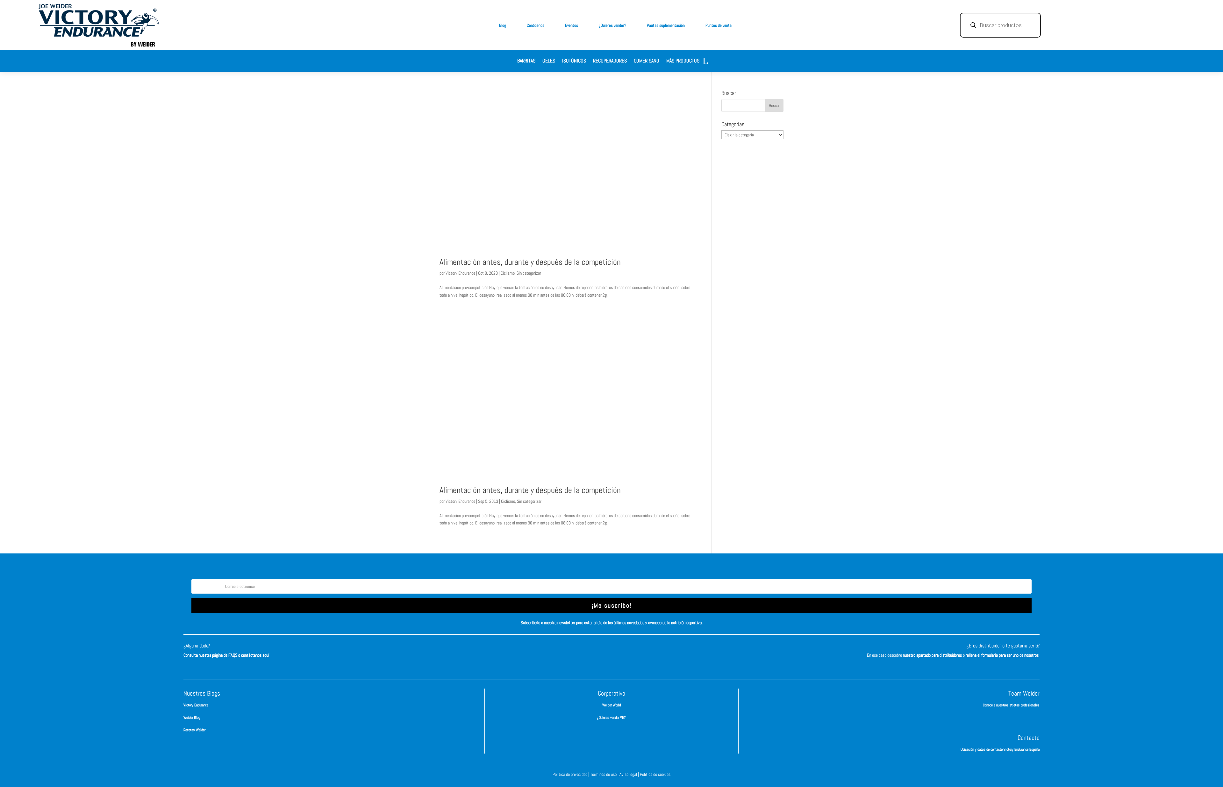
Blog (502, 25)
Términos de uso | (604, 774)
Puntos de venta (718, 25)
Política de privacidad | (571, 774)
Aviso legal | (629, 774)
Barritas (526, 61)
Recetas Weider (194, 730)
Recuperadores (610, 61)
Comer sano (646, 61)
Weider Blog (191, 717)
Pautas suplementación (666, 25)
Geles (548, 61)
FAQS (233, 655)
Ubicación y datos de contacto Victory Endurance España (1000, 749)
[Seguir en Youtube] (640, 651)
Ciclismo (508, 273)
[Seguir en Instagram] (602, 651)
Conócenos (535, 25)
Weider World (611, 705)
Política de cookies (655, 774)
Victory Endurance (460, 273)
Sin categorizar (529, 273)
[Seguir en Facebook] (583, 651)
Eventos (571, 25)
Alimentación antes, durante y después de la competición (530, 262)
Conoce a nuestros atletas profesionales (1011, 705)
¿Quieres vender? (612, 25)
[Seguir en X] (621, 651)
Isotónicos (574, 61)
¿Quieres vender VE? (611, 717)
